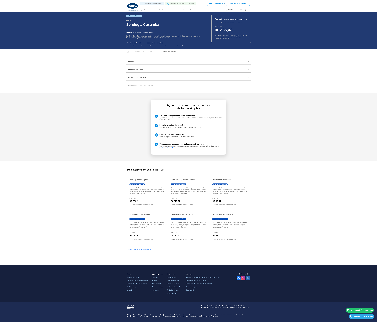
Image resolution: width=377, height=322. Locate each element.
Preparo (131, 62)
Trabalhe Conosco (173, 290)
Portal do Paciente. (166, 148)
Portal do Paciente (133, 277)
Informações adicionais (137, 78)
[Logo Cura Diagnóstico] (132, 7)
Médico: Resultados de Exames (137, 284)
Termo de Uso (172, 293)
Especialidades (157, 284)
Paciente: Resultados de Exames (137, 280)
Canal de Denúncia (173, 280)
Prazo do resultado (135, 70)
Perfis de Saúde (157, 287)
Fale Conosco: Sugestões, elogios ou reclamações (202, 277)
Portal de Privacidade (174, 284)
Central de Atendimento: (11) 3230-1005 (199, 284)
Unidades (130, 290)
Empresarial (190, 290)
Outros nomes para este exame (140, 86)
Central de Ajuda (191, 287)
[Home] (128, 52)
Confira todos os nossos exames (138, 249)
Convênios (155, 290)
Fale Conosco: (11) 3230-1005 (196, 280)
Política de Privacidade (174, 287)
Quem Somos (171, 277)
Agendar (155, 277)
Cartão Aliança (131, 287)
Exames (154, 280)
